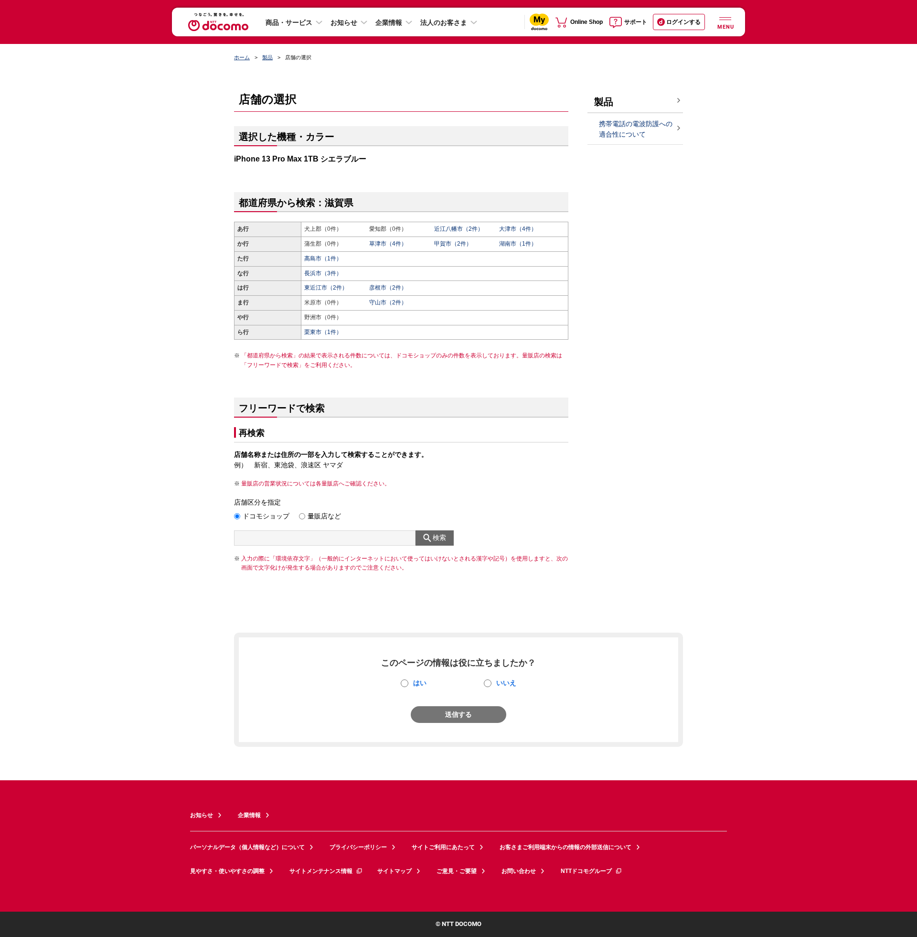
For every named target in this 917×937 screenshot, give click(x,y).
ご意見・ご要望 (457, 871)
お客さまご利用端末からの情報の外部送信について (565, 847)
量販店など (324, 516)
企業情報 (388, 22)
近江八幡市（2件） (458, 229)
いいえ (506, 683)
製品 (267, 57)
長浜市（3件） (323, 273)
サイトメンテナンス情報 (320, 871)
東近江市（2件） (326, 287)
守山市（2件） (388, 302)
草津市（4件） (388, 243)
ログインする (683, 22)
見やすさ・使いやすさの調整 (227, 871)
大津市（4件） (518, 229)
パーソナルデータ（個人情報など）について (247, 847)
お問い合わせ (518, 871)
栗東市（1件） (323, 332)
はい (420, 683)
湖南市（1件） (518, 243)
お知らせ (344, 22)
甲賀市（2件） (453, 243)
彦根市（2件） (388, 287)
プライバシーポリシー (358, 847)
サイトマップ (394, 871)
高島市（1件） (323, 258)
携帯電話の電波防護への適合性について (635, 129)
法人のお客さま (443, 22)
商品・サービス (289, 22)
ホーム (242, 57)
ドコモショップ (266, 516)
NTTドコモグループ (586, 871)
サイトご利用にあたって (443, 847)
